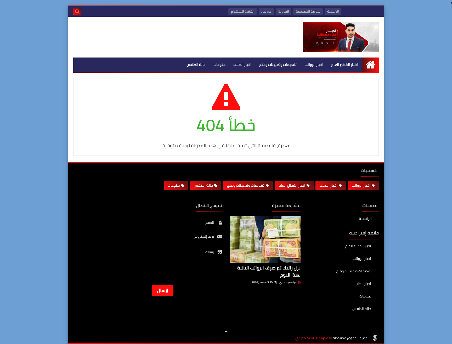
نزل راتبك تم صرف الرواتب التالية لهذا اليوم (269, 271)
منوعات (219, 64)
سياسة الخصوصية (308, 11)
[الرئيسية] (370, 65)
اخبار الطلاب (242, 64)
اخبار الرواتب (313, 64)
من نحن (266, 11)
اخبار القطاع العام (344, 64)
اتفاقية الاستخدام (242, 11)
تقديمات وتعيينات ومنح (278, 64)
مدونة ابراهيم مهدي (311, 338)
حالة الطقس (196, 64)
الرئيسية (333, 11)
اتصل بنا (283, 11)
